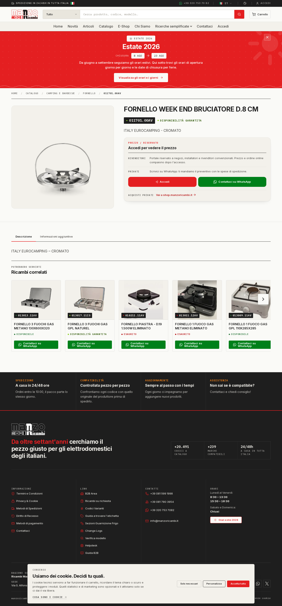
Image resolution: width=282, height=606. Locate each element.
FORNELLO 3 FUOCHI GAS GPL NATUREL (87, 326)
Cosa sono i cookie (48, 597)
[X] (267, 583)
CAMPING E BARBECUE (60, 93)
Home (58, 26)
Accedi (223, 26)
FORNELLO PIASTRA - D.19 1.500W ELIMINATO (141, 326)
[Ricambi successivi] (263, 299)
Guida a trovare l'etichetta (102, 515)
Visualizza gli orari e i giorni (138, 77)
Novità (73, 26)
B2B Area (91, 493)
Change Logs (93, 530)
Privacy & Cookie (27, 501)
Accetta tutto (238, 583)
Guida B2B (91, 552)
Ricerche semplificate (172, 26)
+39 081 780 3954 (162, 501)
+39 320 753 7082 (162, 510)
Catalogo (106, 26)
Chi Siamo (142, 26)
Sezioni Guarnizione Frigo (101, 523)
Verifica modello (95, 538)
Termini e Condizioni (29, 493)
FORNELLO (89, 93)
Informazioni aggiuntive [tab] (56, 236)
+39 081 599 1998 (161, 493)
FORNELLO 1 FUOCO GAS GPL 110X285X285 (248, 326)
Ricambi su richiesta (98, 501)
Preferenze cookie (258, 598)
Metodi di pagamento (29, 523)
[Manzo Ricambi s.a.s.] (28, 429)
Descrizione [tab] (23, 236)
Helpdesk (91, 545)
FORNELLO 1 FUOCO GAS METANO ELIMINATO (194, 326)
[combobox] (157, 14)
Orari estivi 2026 (228, 519)
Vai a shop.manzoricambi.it (174, 195)
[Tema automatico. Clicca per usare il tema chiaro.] (245, 3)
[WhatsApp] (258, 583)
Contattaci (205, 26)
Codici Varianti (94, 508)
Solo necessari (189, 583)
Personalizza (214, 583)
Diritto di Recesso (27, 515)
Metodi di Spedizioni (29, 508)
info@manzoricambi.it (164, 520)
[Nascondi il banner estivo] (267, 37)
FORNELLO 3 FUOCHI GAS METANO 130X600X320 (34, 326)
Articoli (88, 26)
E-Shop (124, 26)
